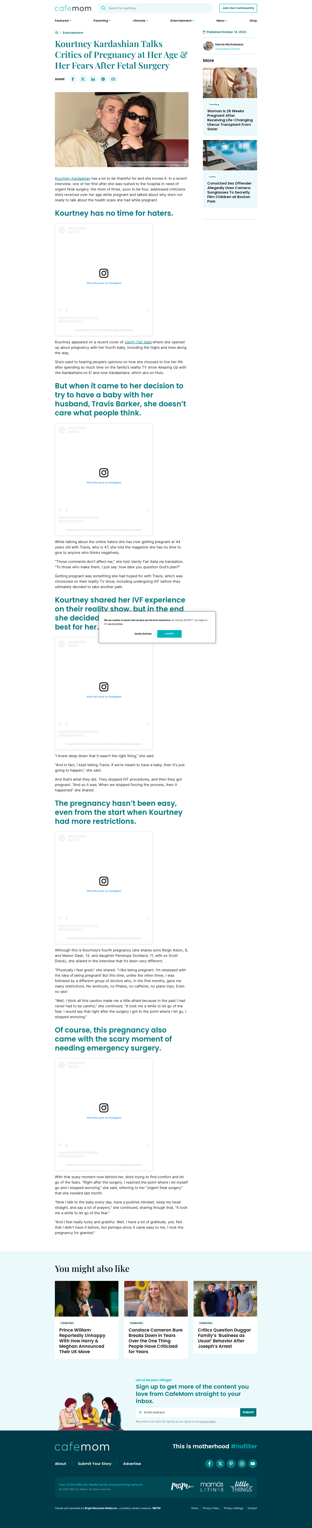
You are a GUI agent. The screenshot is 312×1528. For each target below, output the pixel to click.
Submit (248, 1412)
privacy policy (207, 1421)
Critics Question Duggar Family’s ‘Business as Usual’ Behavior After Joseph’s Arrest (224, 1338)
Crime (212, 176)
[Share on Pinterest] (103, 79)
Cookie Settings (143, 633)
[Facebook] (209, 1463)
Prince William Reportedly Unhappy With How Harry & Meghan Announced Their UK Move (82, 1341)
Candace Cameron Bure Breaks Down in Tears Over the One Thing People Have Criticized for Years (156, 1341)
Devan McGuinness (229, 44)
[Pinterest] (231, 1463)
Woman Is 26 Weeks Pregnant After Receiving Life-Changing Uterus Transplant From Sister (230, 120)
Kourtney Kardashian (72, 178)
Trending (214, 104)
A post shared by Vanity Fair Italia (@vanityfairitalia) (104, 330)
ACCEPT (169, 633)
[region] (157, 627)
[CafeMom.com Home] (73, 8)
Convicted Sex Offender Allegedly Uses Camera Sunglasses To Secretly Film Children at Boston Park (229, 192)
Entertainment (73, 32)
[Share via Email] (113, 79)
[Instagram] (242, 1463)
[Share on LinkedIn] (93, 79)
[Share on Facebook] (72, 79)
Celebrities (67, 1323)
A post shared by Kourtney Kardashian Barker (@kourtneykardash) (104, 529)
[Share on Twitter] (83, 79)
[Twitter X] (220, 1463)
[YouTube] (252, 1463)
